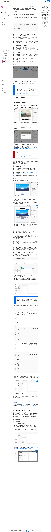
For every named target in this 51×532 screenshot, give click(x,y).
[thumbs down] (28, 531)
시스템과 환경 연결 (4, 92)
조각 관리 (4, 65)
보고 (2, 82)
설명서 (14, 6)
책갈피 (44, 10)
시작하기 (3, 20)
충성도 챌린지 (3, 24)
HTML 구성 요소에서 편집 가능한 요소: (20, 258)
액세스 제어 (3, 94)
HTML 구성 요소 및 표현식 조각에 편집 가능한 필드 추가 (45, 22)
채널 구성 (3, 88)
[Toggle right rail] (42, 3)
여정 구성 (3, 90)
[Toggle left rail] (9, 3)
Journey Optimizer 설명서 (5, 16)
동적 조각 (4, 63)
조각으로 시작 (5, 53)
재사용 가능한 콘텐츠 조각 (5, 48)
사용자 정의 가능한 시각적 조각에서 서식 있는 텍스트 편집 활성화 (45, 18)
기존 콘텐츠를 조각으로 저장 (6, 58)
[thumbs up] (26, 531)
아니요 (47, 8)
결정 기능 (3, 84)
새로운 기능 (3, 18)
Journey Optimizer (19, 6)
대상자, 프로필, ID (4, 80)
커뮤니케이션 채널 (4, 36)
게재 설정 (3, 30)
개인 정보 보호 (3, 96)
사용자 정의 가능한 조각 (5, 61)
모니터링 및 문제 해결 (4, 34)
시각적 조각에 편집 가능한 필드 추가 (45, 15)
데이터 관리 (3, 86)
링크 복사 (48, 10)
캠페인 (2, 26)
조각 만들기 (5, 55)
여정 (2, 22)
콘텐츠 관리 (3, 38)
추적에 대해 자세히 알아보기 (21, 156)
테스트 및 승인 (3, 32)
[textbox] (5, 10)
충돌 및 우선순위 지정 (4, 28)
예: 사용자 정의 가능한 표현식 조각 (46, 26)
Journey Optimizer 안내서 (28, 6)
